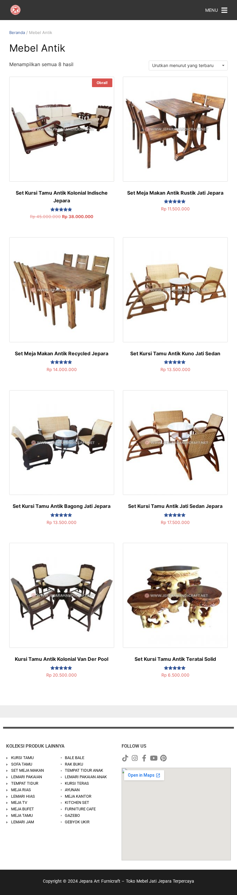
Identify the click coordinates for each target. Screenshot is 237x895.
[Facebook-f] (144, 758)
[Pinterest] (163, 758)
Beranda (17, 32)
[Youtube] (153, 758)
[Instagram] (134, 758)
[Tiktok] (125, 758)
